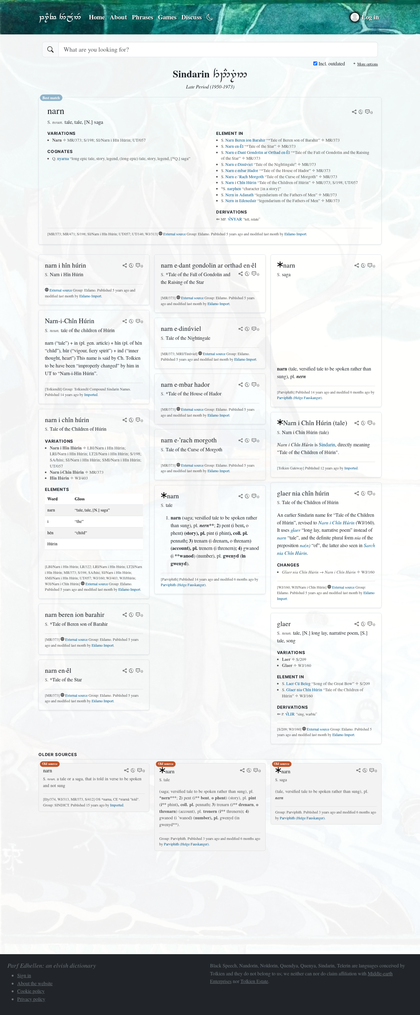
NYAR (235, 219)
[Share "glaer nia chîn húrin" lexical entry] (357, 494)
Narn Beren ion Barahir (245, 140)
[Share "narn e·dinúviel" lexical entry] (241, 329)
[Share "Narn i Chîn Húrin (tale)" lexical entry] (357, 423)
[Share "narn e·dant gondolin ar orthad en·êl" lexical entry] (241, 274)
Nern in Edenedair (240, 200)
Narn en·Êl (234, 146)
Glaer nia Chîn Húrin (304, 689)
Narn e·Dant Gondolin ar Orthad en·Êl (257, 152)
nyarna (63, 158)
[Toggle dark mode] (210, 17)
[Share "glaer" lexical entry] (357, 624)
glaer (295, 530)
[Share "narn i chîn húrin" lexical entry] (125, 420)
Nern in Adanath (239, 195)
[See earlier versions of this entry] (361, 112)
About (118, 17)
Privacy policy (31, 999)
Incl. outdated (331, 63)
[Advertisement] (326, 321)
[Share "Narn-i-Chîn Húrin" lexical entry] (125, 321)
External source (174, 233)
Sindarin (327, 444)
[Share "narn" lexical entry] (354, 112)
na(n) (305, 545)
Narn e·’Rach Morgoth (244, 176)
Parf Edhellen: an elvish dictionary (59, 17)
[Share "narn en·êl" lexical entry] (125, 671)
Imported (90, 394)
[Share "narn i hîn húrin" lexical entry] (125, 266)
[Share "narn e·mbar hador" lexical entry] (241, 385)
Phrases (142, 17)
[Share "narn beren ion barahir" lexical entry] (125, 615)
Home (97, 17)
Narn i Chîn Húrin (240, 182)
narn (281, 537)
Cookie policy (31, 991)
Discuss (191, 17)
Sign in (24, 975)
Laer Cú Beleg (298, 683)
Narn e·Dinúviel (239, 164)
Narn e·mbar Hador (241, 170)
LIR (290, 714)
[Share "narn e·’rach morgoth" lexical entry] (241, 441)
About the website (35, 983)
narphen (234, 188)
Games (167, 17)
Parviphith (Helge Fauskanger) (183, 584)
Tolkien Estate (254, 981)
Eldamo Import (295, 233)
